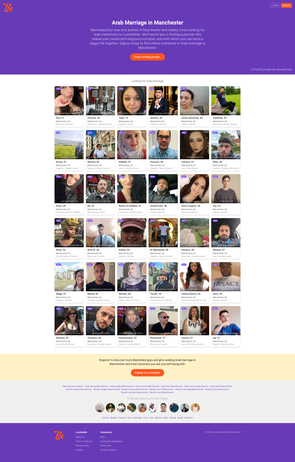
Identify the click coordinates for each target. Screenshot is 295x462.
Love (145, 417)
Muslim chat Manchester (161, 389)
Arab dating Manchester (96, 386)
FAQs (102, 437)
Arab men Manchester (221, 386)
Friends (122, 417)
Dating (105, 417)
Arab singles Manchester (122, 386)
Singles (113, 417)
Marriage (137, 417)
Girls (151, 417)
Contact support (108, 450)
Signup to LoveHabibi (147, 372)
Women (158, 417)
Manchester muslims (73, 386)
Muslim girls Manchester (217, 389)
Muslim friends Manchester (134, 389)
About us (80, 437)
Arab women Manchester (196, 386)
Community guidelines (111, 441)
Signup (286, 5)
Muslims (189, 417)
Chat (129, 417)
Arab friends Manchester (147, 386)
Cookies (79, 450)
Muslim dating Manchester (79, 389)
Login (274, 5)
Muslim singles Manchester (106, 389)
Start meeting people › (147, 57)
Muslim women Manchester (134, 392)
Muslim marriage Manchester (189, 389)
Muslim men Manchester (162, 392)
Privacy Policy (82, 445)
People (172, 417)
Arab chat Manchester (172, 386)
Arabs (180, 417)
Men (166, 417)
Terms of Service (84, 441)
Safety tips (105, 445)
